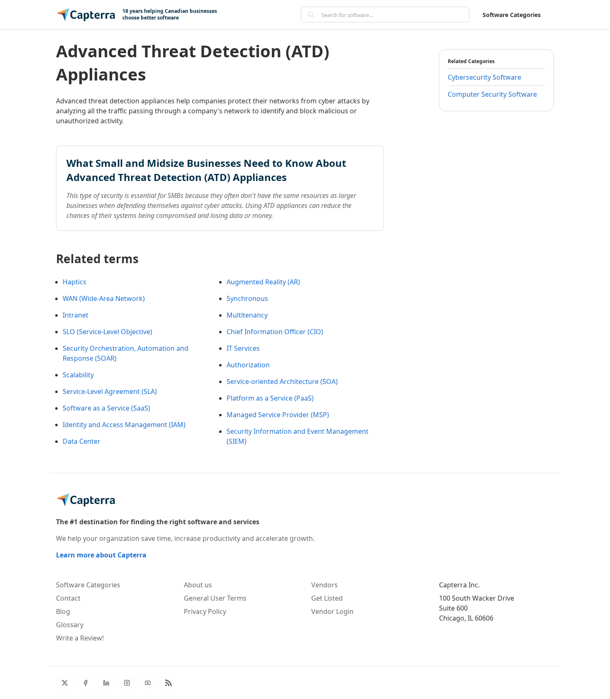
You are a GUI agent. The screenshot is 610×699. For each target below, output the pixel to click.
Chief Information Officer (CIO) (275, 331)
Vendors (324, 584)
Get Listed (327, 598)
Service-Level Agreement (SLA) (110, 391)
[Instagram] (127, 683)
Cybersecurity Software (484, 77)
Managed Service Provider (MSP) (278, 414)
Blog (63, 611)
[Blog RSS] (168, 683)
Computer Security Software (492, 94)
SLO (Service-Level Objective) (107, 331)
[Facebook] (85, 683)
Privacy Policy (205, 611)
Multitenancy (247, 315)
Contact (68, 598)
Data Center (81, 441)
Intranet (75, 315)
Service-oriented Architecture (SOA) (282, 381)
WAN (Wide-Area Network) (104, 298)
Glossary (69, 624)
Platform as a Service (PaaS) (270, 398)
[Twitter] (64, 683)
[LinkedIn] (106, 683)
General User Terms (215, 598)
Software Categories (512, 15)
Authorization (248, 364)
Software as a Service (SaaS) (106, 408)
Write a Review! (80, 638)
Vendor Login (332, 611)
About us (198, 584)
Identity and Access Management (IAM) (124, 424)
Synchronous (247, 298)
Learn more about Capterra (101, 555)
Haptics (74, 281)
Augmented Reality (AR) (263, 281)
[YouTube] (147, 683)
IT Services (243, 348)
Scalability (78, 374)
